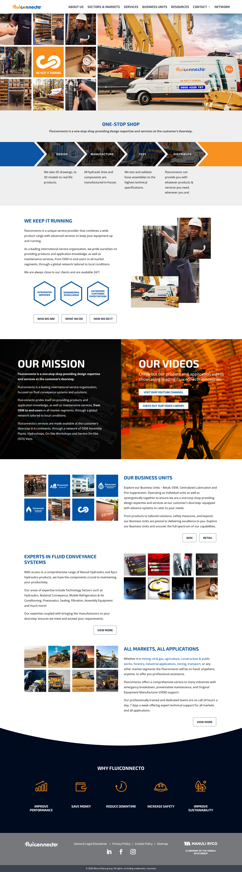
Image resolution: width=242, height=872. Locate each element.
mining (146, 659)
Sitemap (162, 844)
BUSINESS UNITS (154, 7)
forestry (139, 664)
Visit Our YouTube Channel (163, 392)
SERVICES (131, 7)
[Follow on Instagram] (133, 851)
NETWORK (222, 7)
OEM (189, 537)
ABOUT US (76, 7)
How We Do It (103, 318)
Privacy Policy (121, 844)
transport (194, 664)
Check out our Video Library (163, 405)
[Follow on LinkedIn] (109, 851)
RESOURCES (180, 7)
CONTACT (200, 7)
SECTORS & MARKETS (104, 7)
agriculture (172, 659)
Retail (207, 537)
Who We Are (46, 318)
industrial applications (161, 664)
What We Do (74, 318)
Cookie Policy (144, 844)
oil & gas (158, 659)
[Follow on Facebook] (121, 851)
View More (105, 630)
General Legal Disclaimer (90, 844)
